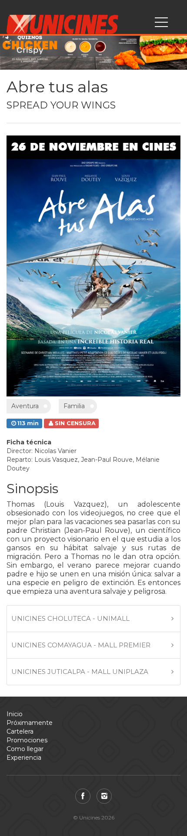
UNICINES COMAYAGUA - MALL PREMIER (80, 645)
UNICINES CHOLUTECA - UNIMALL (70, 618)
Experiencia (24, 758)
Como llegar (25, 749)
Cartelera (20, 731)
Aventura (25, 406)
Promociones (27, 740)
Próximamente (30, 723)
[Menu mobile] (161, 23)
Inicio (15, 714)
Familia (74, 406)
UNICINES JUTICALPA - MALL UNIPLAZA (79, 671)
